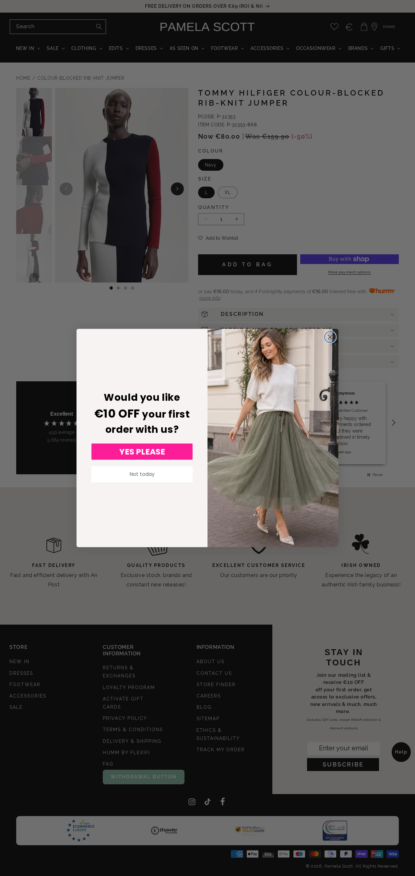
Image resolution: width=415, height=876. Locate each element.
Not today (142, 474)
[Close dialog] (330, 337)
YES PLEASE (142, 451)
